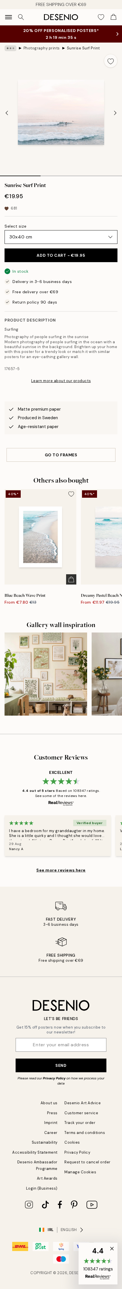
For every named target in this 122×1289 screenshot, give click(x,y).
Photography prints (42, 48)
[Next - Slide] (115, 112)
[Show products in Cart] (113, 17)
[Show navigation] (8, 17)
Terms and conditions (84, 1132)
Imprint (51, 1122)
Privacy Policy (54, 1078)
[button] (98, 1263)
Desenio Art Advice (82, 1103)
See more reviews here (61, 870)
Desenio (77, 1272)
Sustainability (45, 1142)
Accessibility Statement (35, 1152)
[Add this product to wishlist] (110, 61)
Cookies (72, 1142)
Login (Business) (42, 1188)
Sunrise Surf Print (83, 48)
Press (52, 1113)
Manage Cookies (80, 1172)
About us (49, 1103)
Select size (15, 226)
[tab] (20, 174)
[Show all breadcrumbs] (10, 48)
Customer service (81, 1113)
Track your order (79, 1122)
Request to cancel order (87, 1162)
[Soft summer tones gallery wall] (46, 674)
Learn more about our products (61, 380)
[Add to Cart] (71, 579)
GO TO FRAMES (61, 454)
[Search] (21, 17)
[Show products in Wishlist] (101, 17)
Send (60, 1065)
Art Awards (47, 1178)
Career (51, 1132)
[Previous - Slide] (6, 112)
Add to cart (61, 255)
